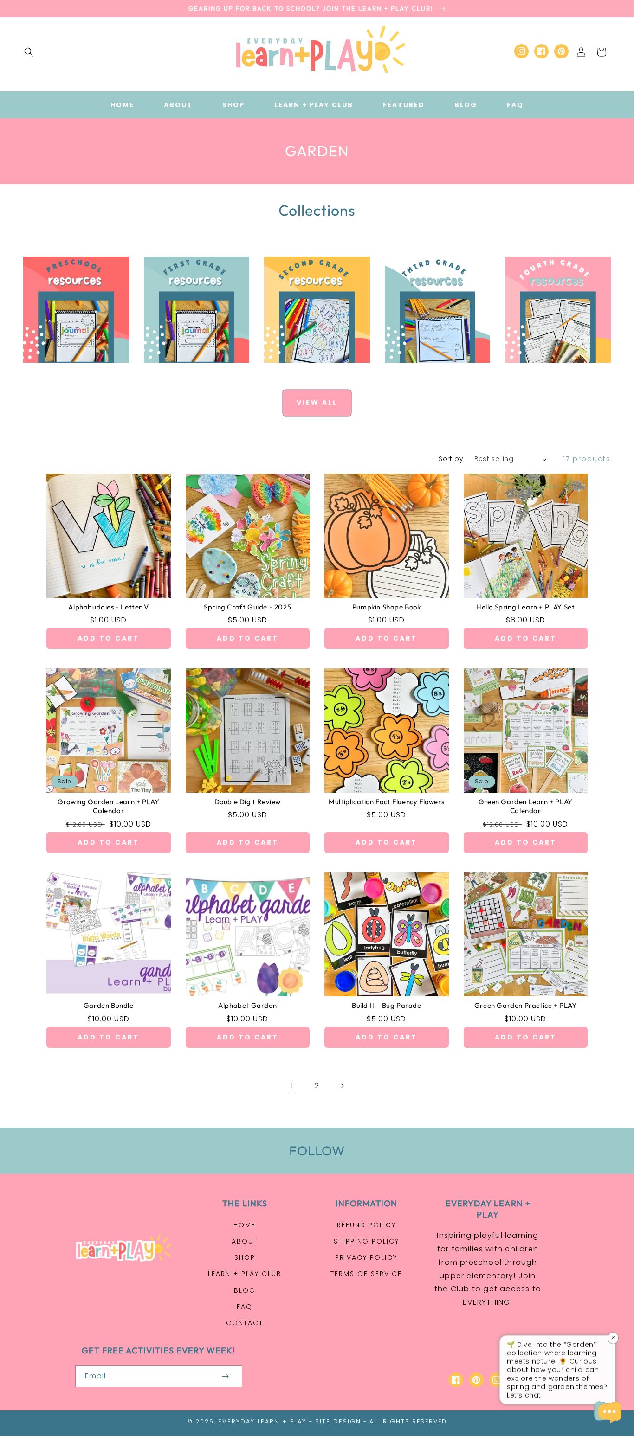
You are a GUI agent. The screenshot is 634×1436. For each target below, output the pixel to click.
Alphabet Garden (247, 1005)
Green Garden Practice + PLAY (525, 1005)
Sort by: (452, 458)
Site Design (338, 1421)
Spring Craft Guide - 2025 (247, 607)
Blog (245, 1290)
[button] (29, 52)
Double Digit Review (247, 801)
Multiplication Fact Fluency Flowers (386, 801)
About (245, 1241)
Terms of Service (366, 1273)
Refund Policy (366, 1225)
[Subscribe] (225, 1376)
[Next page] (342, 1086)
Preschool (70, 372)
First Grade (191, 372)
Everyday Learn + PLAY (262, 1421)
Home (244, 1225)
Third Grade (432, 372)
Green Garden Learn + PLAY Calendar (526, 806)
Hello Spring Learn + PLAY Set (525, 607)
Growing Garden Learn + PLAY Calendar (108, 806)
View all (317, 402)
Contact (244, 1322)
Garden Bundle (109, 1005)
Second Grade (311, 372)
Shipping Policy (366, 1241)
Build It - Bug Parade (386, 1005)
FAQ (244, 1306)
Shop (244, 1257)
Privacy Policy (366, 1257)
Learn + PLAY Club (245, 1273)
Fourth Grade (552, 372)
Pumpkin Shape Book (386, 607)
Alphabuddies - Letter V (108, 607)
